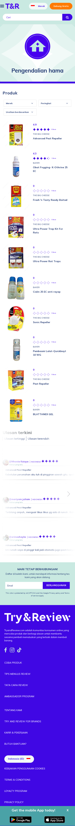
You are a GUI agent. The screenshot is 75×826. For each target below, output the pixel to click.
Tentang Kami (13, 710)
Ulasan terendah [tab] (38, 438)
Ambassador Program (19, 696)
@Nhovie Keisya (18, 461)
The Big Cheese (41, 134)
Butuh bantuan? (15, 743)
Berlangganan (56, 585)
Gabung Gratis (61, 6)
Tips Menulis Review (17, 673)
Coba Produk (13, 662)
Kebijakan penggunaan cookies (24, 768)
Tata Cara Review (16, 685)
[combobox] (20, 103)
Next (68, 494)
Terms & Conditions (17, 779)
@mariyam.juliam (19, 499)
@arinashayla (17, 536)
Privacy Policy (14, 802)
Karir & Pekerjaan (16, 732)
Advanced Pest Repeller (18, 470)
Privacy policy (55, 593)
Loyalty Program (15, 791)
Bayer (36, 163)
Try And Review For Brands (22, 721)
